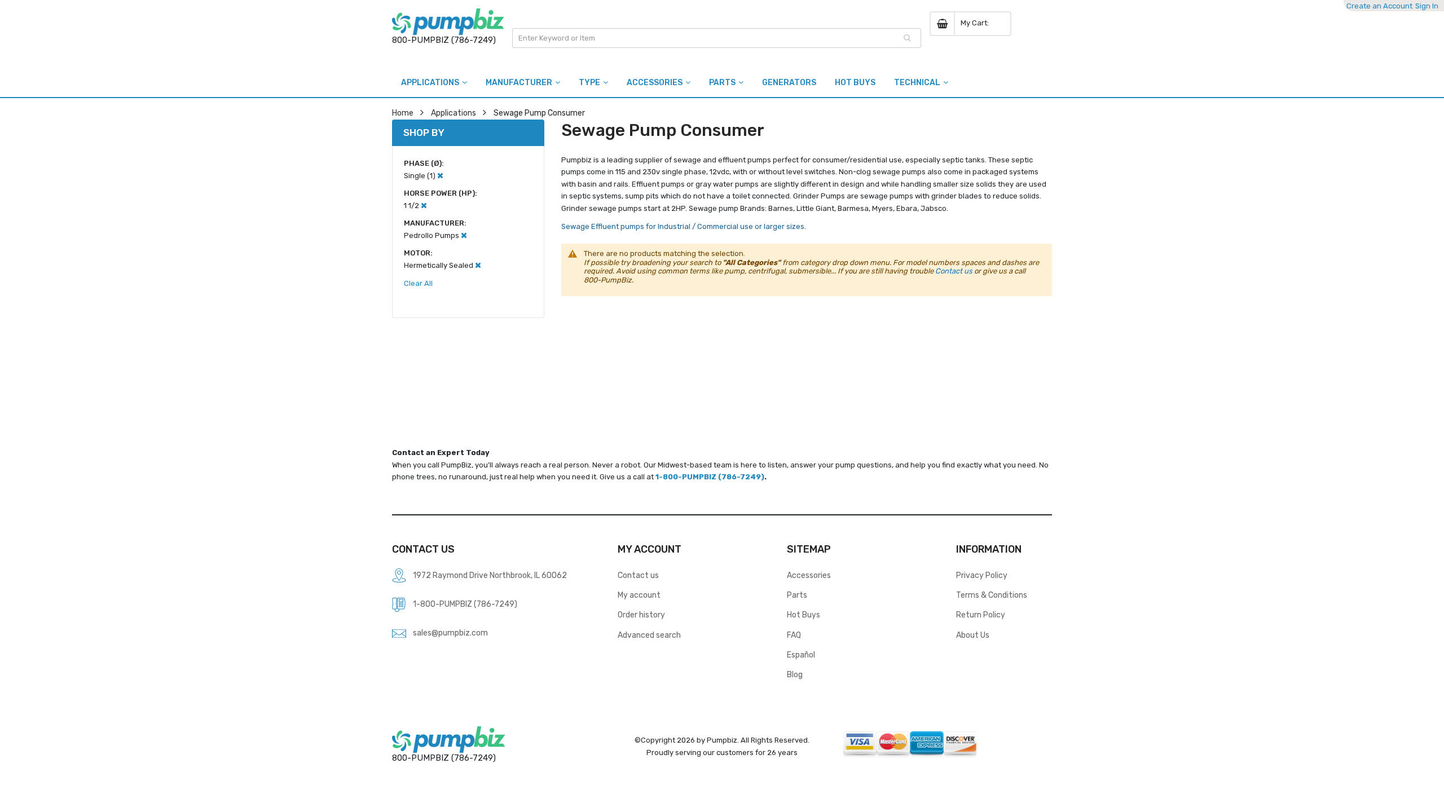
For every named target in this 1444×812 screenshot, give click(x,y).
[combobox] (716, 38)
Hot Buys (803, 614)
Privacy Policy (981, 575)
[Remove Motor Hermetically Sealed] (478, 265)
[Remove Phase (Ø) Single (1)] (440, 175)
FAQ (794, 634)
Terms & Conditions (991, 594)
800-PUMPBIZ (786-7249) (444, 40)
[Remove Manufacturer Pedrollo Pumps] (464, 235)
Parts (797, 594)
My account (639, 594)
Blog (795, 674)
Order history (641, 614)
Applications (453, 112)
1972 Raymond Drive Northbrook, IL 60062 (490, 575)
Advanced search (649, 634)
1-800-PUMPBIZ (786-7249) (709, 477)
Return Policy (980, 614)
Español (801, 654)
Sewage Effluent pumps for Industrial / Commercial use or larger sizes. (683, 226)
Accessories (809, 575)
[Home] (448, 21)
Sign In (1426, 6)
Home (402, 112)
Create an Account (1379, 6)
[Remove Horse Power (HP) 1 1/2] (424, 205)
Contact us (953, 271)
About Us (972, 634)
